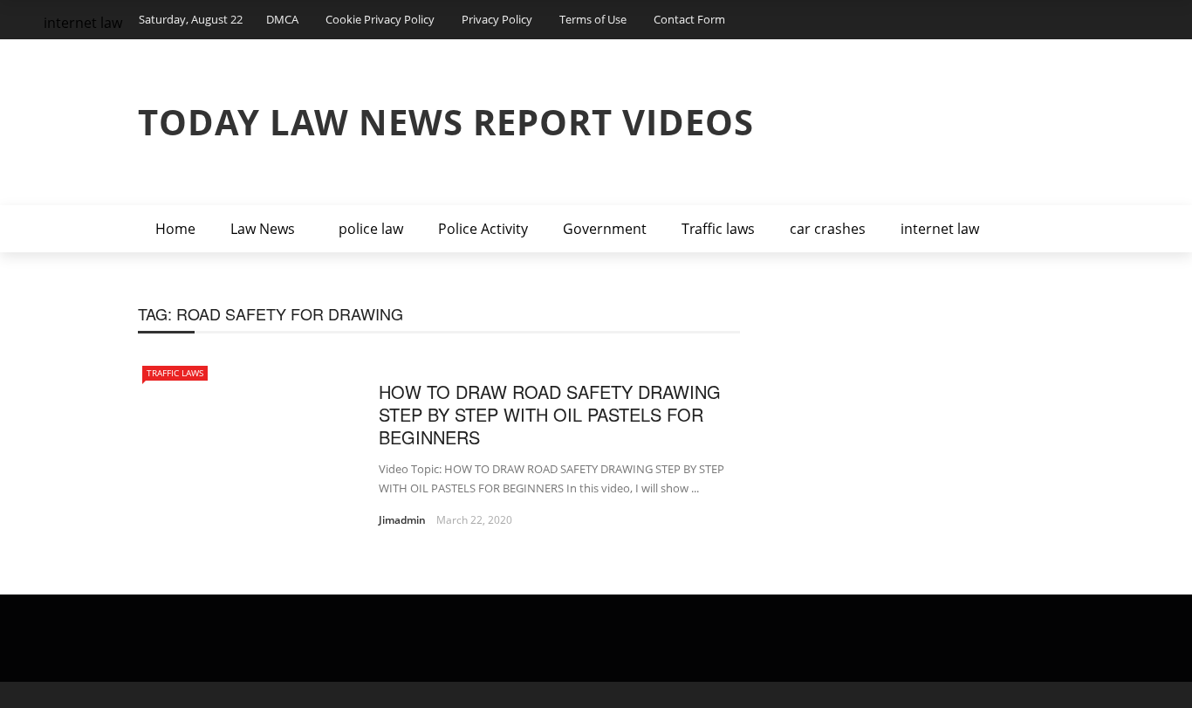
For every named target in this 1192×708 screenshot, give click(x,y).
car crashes (828, 228)
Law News (262, 228)
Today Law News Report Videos (446, 122)
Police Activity (483, 228)
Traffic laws (718, 228)
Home (175, 228)
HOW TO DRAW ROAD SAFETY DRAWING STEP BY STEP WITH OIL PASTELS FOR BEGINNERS (550, 414)
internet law (940, 228)
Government (605, 228)
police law (371, 228)
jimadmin (402, 519)
